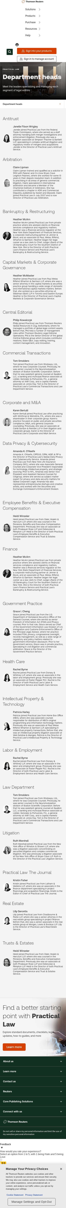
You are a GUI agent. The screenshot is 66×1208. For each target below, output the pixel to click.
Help (28, 35)
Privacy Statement (33, 1195)
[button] (33, 1061)
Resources (31, 28)
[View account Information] (17, 45)
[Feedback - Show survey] (2, 1148)
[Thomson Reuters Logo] (33, 1)
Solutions (30, 9)
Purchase (30, 22)
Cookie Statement (15, 1195)
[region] (33, 1186)
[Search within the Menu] (10, 52)
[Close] (61, 1169)
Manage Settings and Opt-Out (32, 1201)
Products (30, 15)
